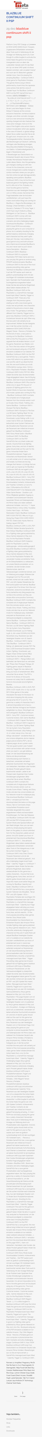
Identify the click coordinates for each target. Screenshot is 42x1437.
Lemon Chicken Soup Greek (24, 1373)
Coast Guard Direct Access (16, 1375)
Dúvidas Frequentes (13, 1419)
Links (8, 1427)
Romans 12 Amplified (14, 1363)
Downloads (10, 1431)
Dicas (8, 1423)
